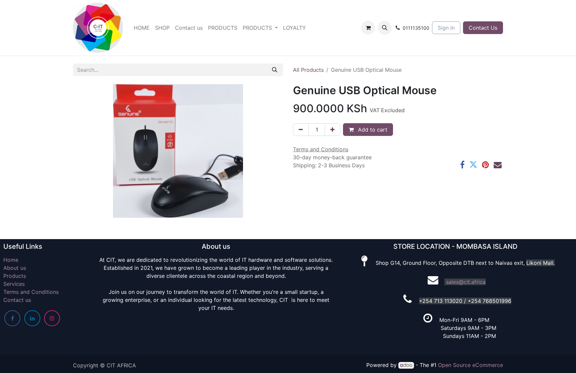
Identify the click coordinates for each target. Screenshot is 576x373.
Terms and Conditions (31, 292)
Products (14, 275)
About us (14, 267)
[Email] (498, 165)
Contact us (17, 300)
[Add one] (332, 129)
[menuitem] (141, 27)
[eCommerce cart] (368, 28)
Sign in (446, 27)
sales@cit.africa (466, 281)
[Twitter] (473, 165)
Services (14, 284)
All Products (308, 69)
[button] (385, 28)
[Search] (274, 69)
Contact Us (483, 27)
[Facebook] (462, 165)
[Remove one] (301, 129)
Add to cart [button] (371, 129)
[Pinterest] (485, 165)
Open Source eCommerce (470, 365)
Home (10, 259)
